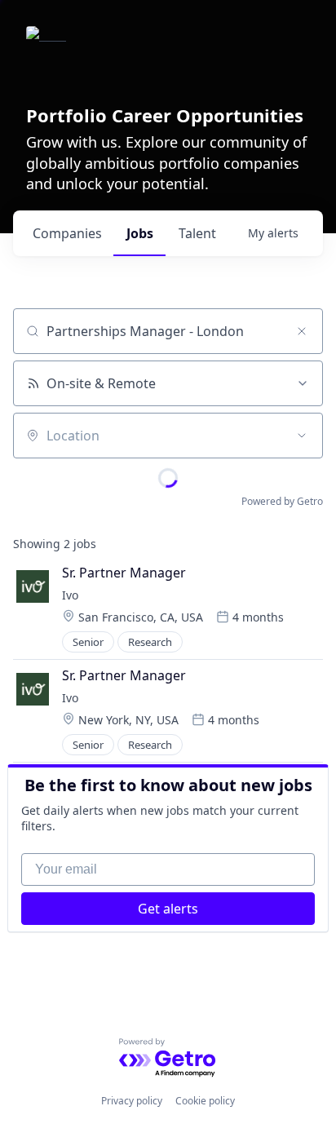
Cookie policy (205, 1101)
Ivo (70, 595)
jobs (139, 233)
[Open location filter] (302, 435)
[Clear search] (302, 331)
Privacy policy (131, 1101)
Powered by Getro (282, 501)
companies (67, 233)
